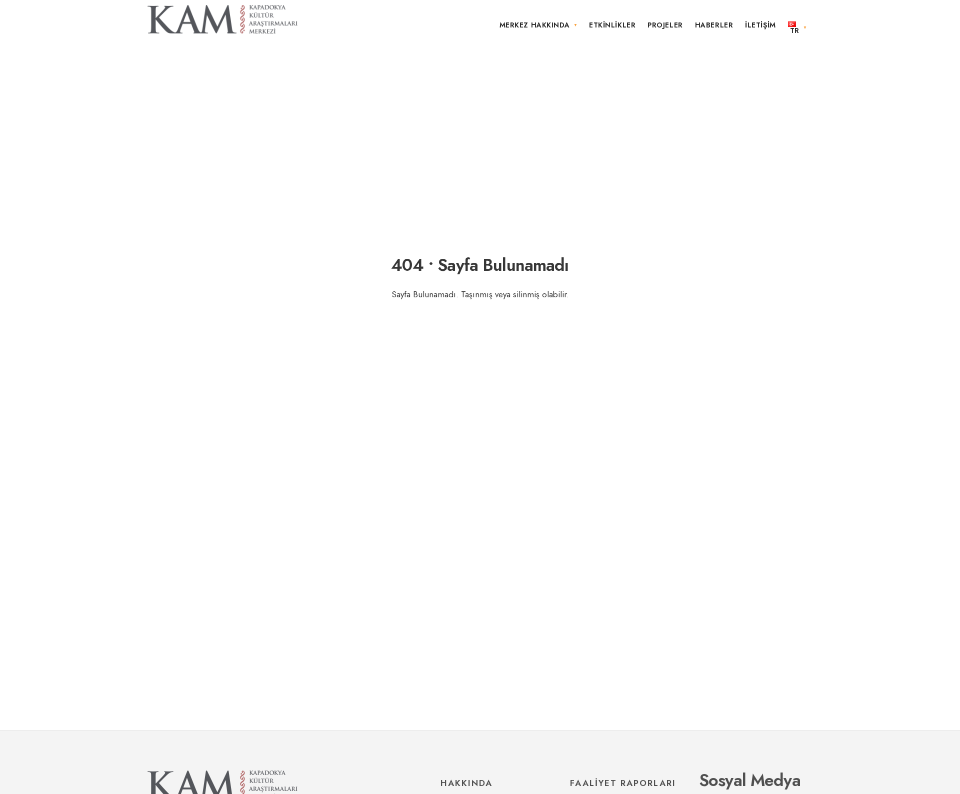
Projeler (665, 25)
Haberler (714, 25)
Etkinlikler (612, 25)
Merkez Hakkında (535, 25)
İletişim (760, 25)
